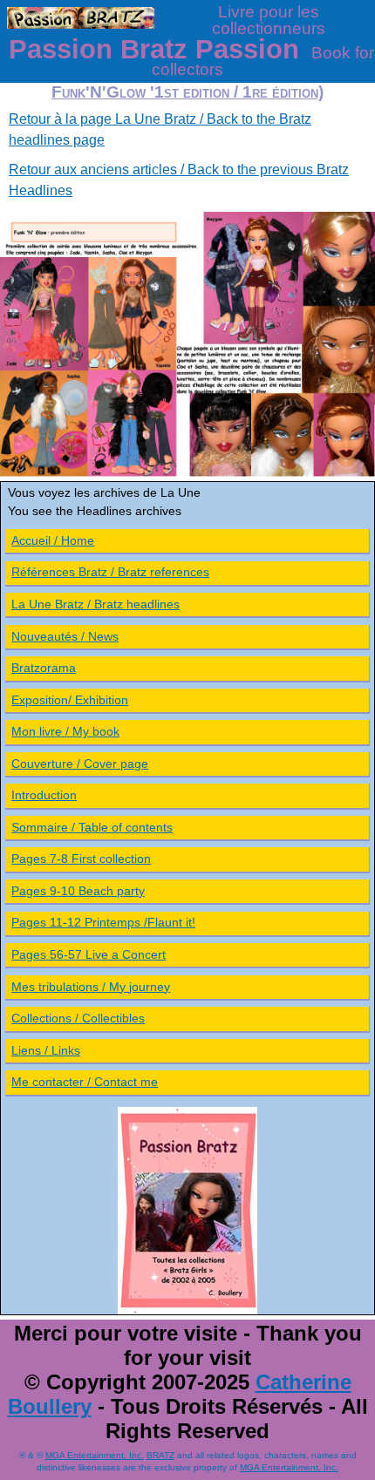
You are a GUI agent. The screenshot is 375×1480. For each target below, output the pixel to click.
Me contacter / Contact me (84, 1082)
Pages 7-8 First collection (81, 859)
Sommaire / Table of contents (92, 827)
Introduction (44, 795)
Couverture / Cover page (79, 764)
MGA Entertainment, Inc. (94, 1455)
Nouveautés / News (65, 636)
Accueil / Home (52, 540)
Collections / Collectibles (78, 1018)
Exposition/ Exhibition (69, 700)
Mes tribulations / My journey (90, 987)
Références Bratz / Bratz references (110, 572)
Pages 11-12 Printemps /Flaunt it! (103, 922)
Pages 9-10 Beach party (78, 891)
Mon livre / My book (65, 731)
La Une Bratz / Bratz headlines (95, 604)
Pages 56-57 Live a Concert (88, 954)
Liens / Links (45, 1050)
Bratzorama (43, 668)
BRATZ (160, 1455)
